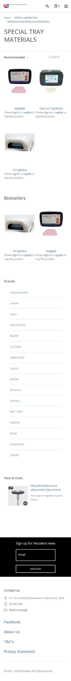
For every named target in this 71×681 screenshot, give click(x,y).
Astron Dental (17, 325)
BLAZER (14, 336)
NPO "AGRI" (16, 411)
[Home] (15, 9)
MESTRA (14, 379)
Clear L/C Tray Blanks (51, 108)
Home (7, 17)
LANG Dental (17, 357)
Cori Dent (15, 346)
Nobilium (15, 401)
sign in (40, 495)
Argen (13, 314)
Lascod (14, 368)
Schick (13, 433)
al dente (14, 303)
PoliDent (15, 422)
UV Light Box (20, 170)
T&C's (9, 642)
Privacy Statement (19, 651)
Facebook (12, 622)
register (49, 495)
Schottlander (17, 444)
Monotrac (15, 390)
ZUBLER (14, 455)
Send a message (18, 610)
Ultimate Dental (18, 292)
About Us (12, 632)
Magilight (20, 108)
